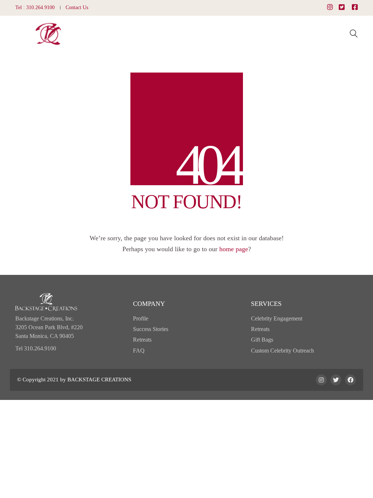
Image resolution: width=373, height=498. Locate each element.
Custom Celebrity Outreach (282, 350)
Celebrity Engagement (276, 318)
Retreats (142, 339)
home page (233, 249)
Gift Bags (262, 339)
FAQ (139, 350)
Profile (140, 318)
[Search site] (354, 34)
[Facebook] (350, 379)
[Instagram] (321, 379)
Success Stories (150, 329)
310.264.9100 (40, 7)
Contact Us (77, 7)
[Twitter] (335, 379)
